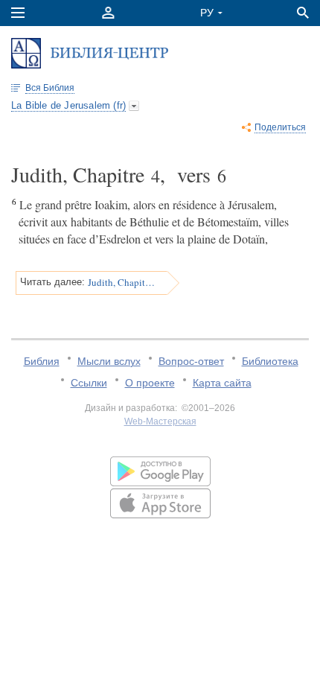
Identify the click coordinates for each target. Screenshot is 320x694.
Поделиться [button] (280, 127)
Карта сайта (222, 383)
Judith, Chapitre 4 (122, 282)
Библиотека (270, 361)
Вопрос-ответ (191, 361)
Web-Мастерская (160, 421)
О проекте (150, 383)
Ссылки (89, 383)
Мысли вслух (109, 361)
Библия (42, 361)
